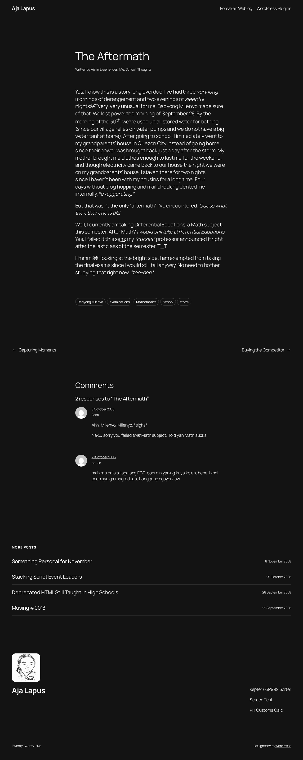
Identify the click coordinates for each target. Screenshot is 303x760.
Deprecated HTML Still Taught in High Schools (65, 592)
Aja (93, 69)
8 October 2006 (103, 409)
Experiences (108, 69)
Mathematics (146, 302)
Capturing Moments (37, 350)
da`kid (96, 462)
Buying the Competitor (263, 350)
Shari (95, 415)
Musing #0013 (28, 608)
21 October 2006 (104, 457)
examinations (120, 302)
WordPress (283, 745)
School (131, 69)
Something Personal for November (52, 561)
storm (184, 302)
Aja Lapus (23, 8)
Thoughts (144, 69)
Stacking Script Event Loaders (47, 577)
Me (121, 69)
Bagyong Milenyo (90, 302)
